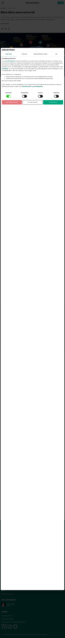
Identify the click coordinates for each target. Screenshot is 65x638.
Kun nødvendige (12, 102)
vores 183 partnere (10, 61)
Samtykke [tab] (8, 54)
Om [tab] (56, 54)
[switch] (24, 96)
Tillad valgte (32, 102)
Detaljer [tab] (24, 54)
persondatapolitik (38, 86)
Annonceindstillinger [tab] (40, 54)
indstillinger (5, 68)
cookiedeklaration (26, 86)
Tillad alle (53, 102)
